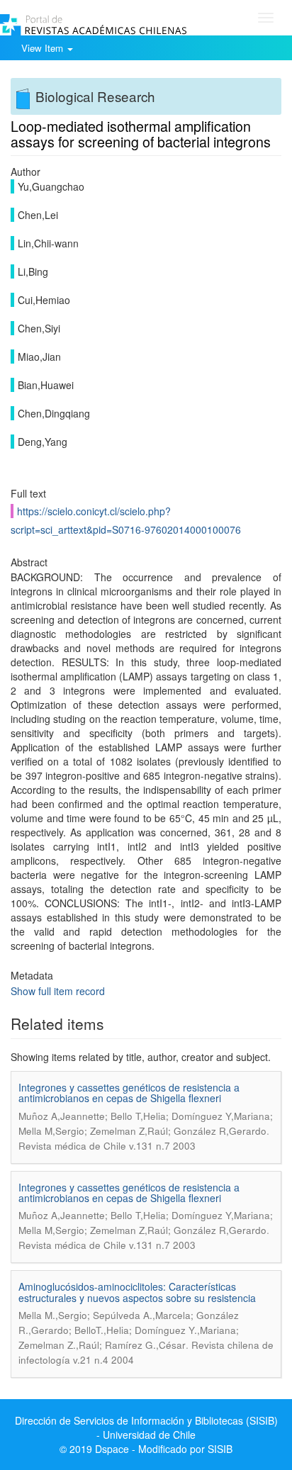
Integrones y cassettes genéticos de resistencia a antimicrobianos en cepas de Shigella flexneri (129, 1092)
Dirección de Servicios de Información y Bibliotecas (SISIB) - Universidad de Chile (146, 1427)
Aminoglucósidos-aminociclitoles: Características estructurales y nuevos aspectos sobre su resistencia (137, 1291)
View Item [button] (43, 48)
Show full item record (58, 991)
